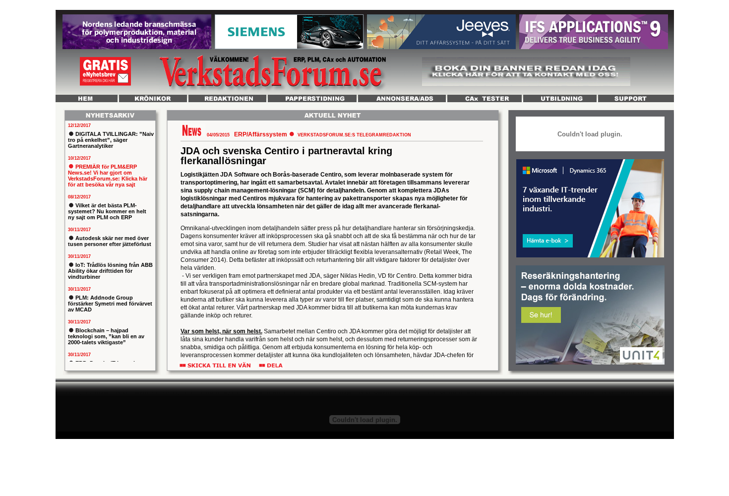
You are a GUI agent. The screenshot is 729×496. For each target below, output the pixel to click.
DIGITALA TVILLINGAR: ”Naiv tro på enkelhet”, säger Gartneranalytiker (111, 140)
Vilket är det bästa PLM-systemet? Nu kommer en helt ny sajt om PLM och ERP (107, 211)
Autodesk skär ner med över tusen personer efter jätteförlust (109, 241)
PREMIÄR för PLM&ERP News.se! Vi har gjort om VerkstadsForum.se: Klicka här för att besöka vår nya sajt (107, 175)
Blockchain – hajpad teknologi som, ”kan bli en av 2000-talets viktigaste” (106, 336)
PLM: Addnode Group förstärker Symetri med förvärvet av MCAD (110, 303)
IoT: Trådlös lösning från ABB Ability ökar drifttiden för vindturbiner (110, 271)
